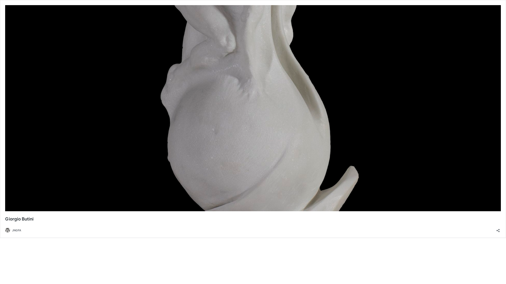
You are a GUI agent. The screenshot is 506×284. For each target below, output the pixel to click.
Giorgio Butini (19, 218)
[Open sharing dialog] (498, 229)
